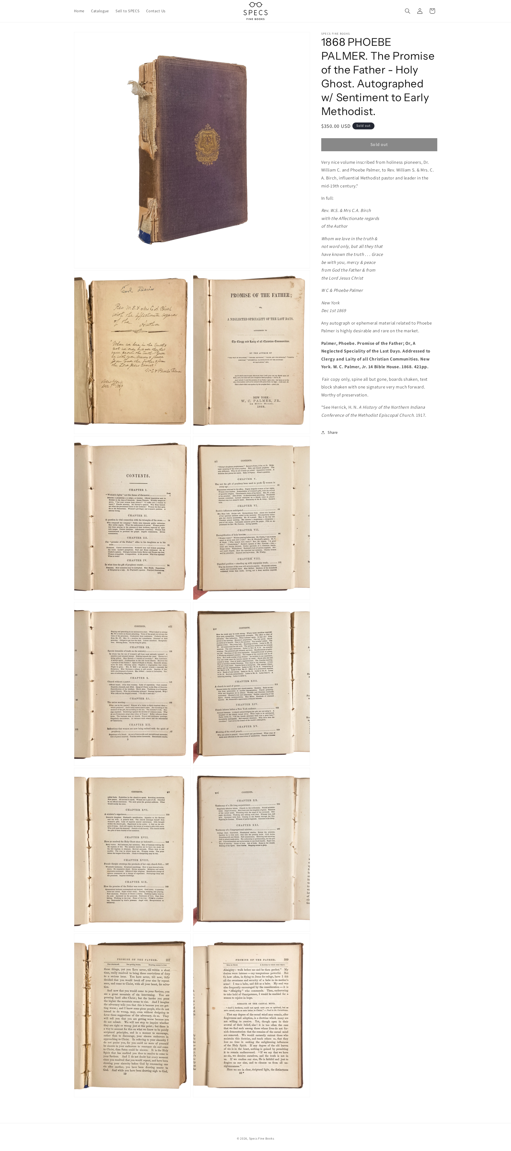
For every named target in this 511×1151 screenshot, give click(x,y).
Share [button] (333, 432)
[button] (407, 11)
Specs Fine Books (261, 1138)
